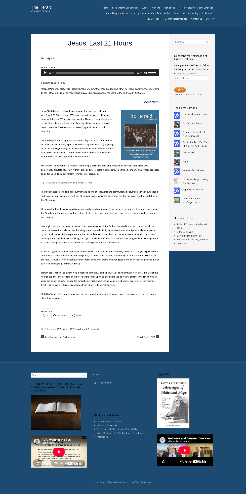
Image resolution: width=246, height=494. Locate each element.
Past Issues (169, 7)
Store (209, 18)
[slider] (152, 72)
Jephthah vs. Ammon (193, 189)
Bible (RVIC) (207, 13)
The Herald (41, 7)
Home (105, 7)
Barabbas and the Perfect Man (60, 336)
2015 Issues (63, 329)
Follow (180, 89)
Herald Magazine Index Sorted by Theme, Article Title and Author (138, 13)
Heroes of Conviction (193, 170)
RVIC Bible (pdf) (153, 18)
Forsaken (181, 243)
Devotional (93, 329)
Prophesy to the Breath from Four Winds (117, 429)
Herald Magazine (90, 50)
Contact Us (196, 18)
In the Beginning (185, 231)
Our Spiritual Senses (193, 122)
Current (156, 7)
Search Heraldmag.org (176, 18)
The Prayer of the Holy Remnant (193, 239)
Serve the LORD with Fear (189, 235)
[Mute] (145, 72)
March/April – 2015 (146, 336)
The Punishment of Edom (195, 113)
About (145, 7)
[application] (100, 72)
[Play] (45, 72)
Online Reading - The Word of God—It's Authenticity (122, 432)
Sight (185, 161)
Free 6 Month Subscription (125, 7)
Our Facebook (102, 382)
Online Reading (190, 13)
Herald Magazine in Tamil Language (196, 7)
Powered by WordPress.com (136, 481)
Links (176, 13)
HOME (95, 374)
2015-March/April (78, 329)
